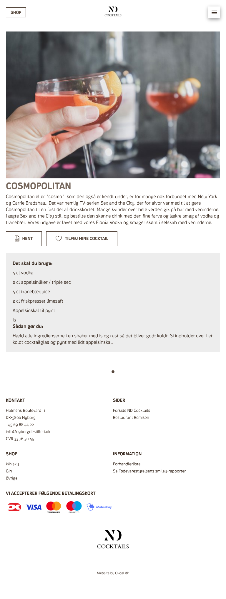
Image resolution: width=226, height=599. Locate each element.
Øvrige (11, 478)
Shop (16, 12)
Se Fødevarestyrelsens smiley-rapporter (149, 471)
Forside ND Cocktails (131, 410)
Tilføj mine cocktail (87, 238)
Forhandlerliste (126, 464)
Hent (27, 238)
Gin (9, 471)
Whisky (12, 464)
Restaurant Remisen (131, 417)
